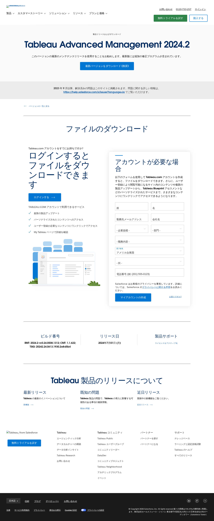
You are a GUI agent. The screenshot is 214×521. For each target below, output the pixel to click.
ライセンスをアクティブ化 (166, 343)
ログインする (41, 197)
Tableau (61, 432)
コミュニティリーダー (108, 449)
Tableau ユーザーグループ (110, 444)
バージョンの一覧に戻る (39, 106)
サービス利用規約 (21, 510)
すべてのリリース (183, 455)
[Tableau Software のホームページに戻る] (18, 5)
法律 (8, 510)
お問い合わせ (165, 9)
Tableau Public (105, 438)
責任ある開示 (55, 510)
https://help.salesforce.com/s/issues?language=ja (94, 92)
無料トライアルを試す (170, 18)
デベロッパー (52, 501)
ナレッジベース (182, 438)
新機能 (26, 405)
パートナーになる (149, 444)
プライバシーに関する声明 (156, 287)
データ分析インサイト (68, 449)
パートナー (147, 432)
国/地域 (119, 248)
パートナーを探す (149, 438)
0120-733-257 (183, 9)
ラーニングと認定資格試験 (188, 444)
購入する (198, 18)
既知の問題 (89, 392)
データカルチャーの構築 (69, 444)
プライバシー (39, 510)
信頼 (27, 501)
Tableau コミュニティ (110, 432)
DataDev (101, 455)
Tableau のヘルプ (183, 449)
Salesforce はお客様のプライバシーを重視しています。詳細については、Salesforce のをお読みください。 (148, 287)
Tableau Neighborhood (109, 466)
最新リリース (34, 392)
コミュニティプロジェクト (110, 461)
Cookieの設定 (71, 510)
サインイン (200, 9)
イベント (101, 478)
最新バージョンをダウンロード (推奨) (107, 66)
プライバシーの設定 (95, 510)
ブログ (37, 501)
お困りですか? (175, 297)
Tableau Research (66, 455)
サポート (180, 432)
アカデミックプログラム (109, 472)
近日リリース (148, 392)
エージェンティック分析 (69, 438)
